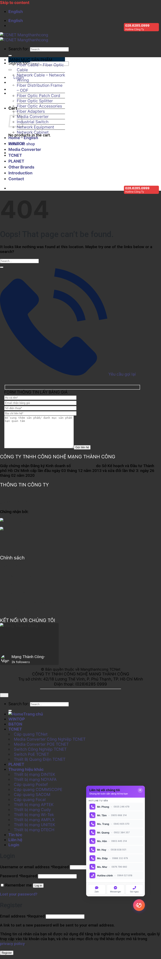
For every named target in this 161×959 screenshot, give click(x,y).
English (16, 11)
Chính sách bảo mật (17, 584)
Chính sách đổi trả (16, 593)
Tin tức (15, 834)
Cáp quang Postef (31, 784)
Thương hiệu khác (26, 769)
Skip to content (14, 2)
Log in (38, 885)
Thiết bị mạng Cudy (32, 809)
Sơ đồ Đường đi (14, 502)
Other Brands (21, 167)
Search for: (18, 48)
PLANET (16, 161)
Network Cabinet (33, 132)
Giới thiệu (8, 493)
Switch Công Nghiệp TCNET (40, 749)
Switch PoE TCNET (31, 754)
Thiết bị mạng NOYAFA (35, 779)
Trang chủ (33, 714)
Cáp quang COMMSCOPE (38, 789)
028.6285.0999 (137, 25)
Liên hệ (15, 839)
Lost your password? (18, 894)
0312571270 (83, 465)
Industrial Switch (32, 121)
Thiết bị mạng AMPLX (34, 819)
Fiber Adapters (31, 111)
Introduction (20, 172)
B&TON (15, 724)
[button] (36, 59)
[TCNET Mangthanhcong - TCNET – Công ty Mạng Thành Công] (24, 37)
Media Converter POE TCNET (41, 744)
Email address (22, 916)
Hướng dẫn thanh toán (19, 566)
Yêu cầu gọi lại (121, 374)
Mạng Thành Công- (28, 656)
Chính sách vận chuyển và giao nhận (32, 602)
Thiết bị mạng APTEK (34, 804)
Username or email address (34, 866)
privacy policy (12, 943)
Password (18, 875)
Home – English (23, 137)
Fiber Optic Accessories (39, 106)
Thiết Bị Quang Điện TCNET (39, 759)
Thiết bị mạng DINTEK (34, 774)
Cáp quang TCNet (31, 734)
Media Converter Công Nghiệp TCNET (50, 739)
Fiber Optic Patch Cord (38, 95)
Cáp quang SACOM (32, 794)
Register (7, 952)
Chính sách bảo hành (18, 575)
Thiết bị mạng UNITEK (34, 824)
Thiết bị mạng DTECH (34, 829)
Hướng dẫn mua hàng (19, 611)
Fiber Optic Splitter (35, 100)
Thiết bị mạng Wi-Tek (34, 814)
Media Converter (33, 116)
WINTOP (16, 143)
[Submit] (10, 55)
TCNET (15, 155)
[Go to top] (4, 695)
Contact (16, 178)
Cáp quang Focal (30, 799)
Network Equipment (35, 127)
